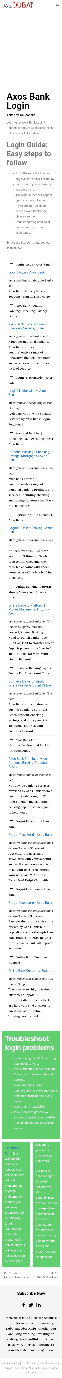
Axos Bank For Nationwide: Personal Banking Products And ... (28, 762)
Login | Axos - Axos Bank (26, 272)
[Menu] (57, 5)
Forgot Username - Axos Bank (30, 902)
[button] (31, 264)
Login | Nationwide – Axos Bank (27, 392)
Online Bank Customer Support (30, 970)
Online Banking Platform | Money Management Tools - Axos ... (28, 609)
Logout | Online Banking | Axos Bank (30, 530)
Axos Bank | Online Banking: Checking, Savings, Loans (28, 326)
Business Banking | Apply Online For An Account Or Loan (30, 683)
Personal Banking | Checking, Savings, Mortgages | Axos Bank (29, 456)
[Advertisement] (31, 42)
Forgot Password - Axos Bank (30, 834)
